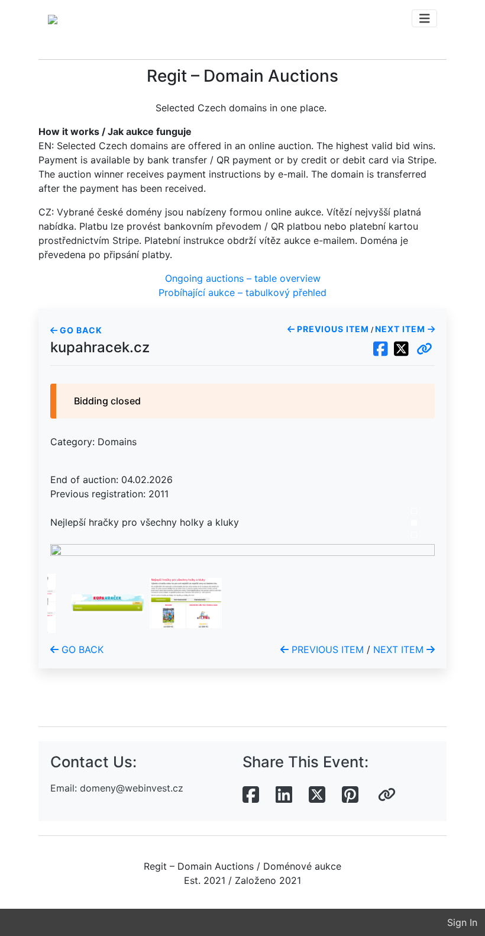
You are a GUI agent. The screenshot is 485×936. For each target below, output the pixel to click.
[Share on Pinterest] (350, 795)
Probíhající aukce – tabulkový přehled (242, 292)
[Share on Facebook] (250, 795)
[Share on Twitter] (317, 795)
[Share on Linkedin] (284, 795)
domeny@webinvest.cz (131, 788)
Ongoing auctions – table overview (243, 278)
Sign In (462, 922)
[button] (424, 349)
